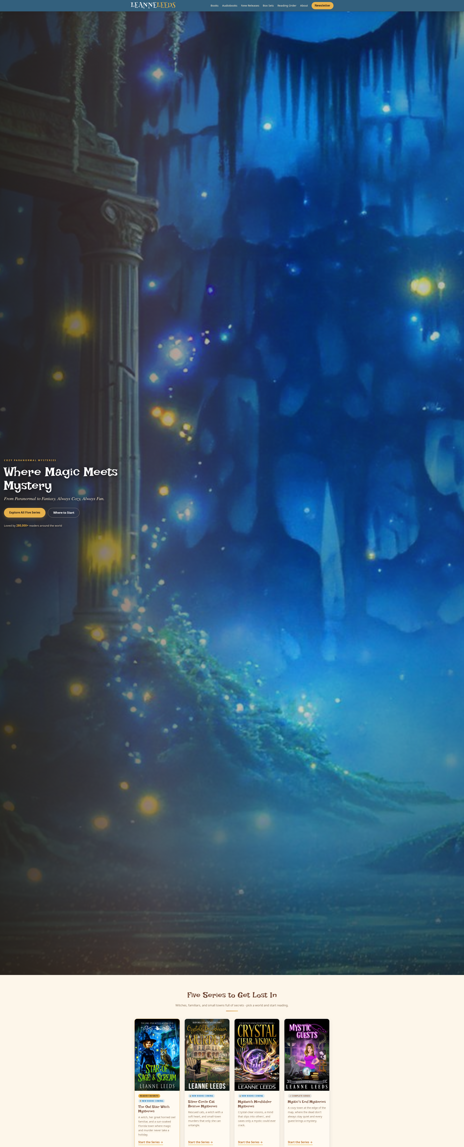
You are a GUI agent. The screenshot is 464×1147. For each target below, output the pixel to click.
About (304, 5)
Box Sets (268, 5)
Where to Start (63, 513)
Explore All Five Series (24, 512)
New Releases (250, 5)
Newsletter (322, 5)
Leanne (152, 6)
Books (214, 5)
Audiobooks (229, 5)
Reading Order (286, 5)
